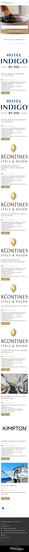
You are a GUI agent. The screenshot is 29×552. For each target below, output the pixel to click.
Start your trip (15, 31)
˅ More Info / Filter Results (18, 43)
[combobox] (14, 27)
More (5, 92)
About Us (3, 523)
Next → (11, 508)
